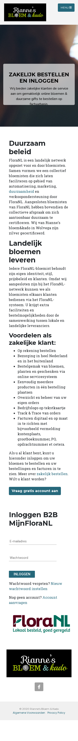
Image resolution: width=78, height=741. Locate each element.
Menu (65, 7)
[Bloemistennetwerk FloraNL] (41, 623)
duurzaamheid (21, 191)
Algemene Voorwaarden (29, 713)
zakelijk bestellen (52, 473)
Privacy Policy (56, 713)
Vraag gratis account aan (35, 491)
